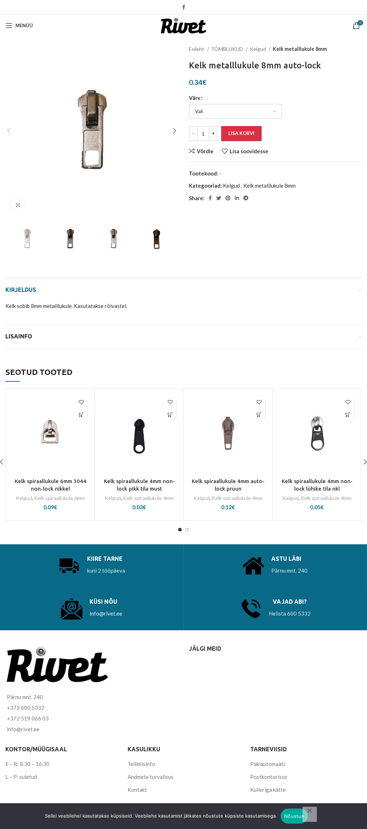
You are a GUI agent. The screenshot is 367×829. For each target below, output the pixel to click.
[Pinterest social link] (228, 198)
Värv (194, 98)
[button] (81, 414)
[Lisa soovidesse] (81, 402)
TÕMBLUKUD (227, 49)
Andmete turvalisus (150, 776)
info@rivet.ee (106, 613)
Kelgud (258, 49)
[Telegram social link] (246, 198)
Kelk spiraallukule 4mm (148, 498)
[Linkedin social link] (237, 198)
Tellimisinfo (141, 764)
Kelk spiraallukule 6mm (59, 498)
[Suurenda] (18, 205)
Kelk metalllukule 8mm (300, 49)
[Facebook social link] (183, 7)
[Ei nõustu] (309, 814)
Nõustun (294, 816)
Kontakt (137, 789)
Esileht (197, 49)
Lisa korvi (241, 133)
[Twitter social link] (218, 198)
